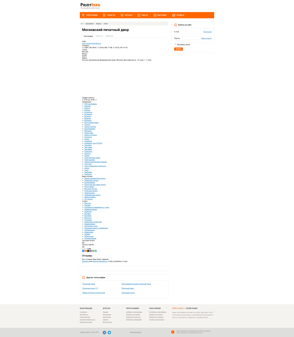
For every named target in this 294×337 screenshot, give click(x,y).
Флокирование (90, 238)
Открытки (88, 152)
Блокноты (88, 112)
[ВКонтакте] (83, 251)
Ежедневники (89, 129)
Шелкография (89, 197)
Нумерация (88, 232)
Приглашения (89, 160)
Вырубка (87, 216)
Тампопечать (89, 193)
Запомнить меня (183, 45)
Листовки (88, 147)
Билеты (87, 108)
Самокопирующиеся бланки (95, 162)
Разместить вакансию (134, 319)
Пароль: (177, 38)
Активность (84, 314)
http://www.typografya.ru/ (91, 43)
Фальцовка (88, 236)
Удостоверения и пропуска (95, 166)
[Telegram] (96, 251)
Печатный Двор (88, 284)
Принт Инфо (85, 332)
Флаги (86, 168)
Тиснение (88, 220)
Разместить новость (133, 317)
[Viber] (91, 251)
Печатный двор (128, 288)
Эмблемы (88, 172)
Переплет (88, 212)
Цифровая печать (91, 180)
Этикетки (88, 174)
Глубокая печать (91, 191)
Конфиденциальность (87, 319)
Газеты (87, 125)
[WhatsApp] (93, 251)
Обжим (87, 234)
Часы (86, 170)
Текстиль (88, 164)
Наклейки (88, 149)
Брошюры (88, 114)
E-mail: (176, 32)
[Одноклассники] (86, 251)
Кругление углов (90, 226)
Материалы (107, 314)
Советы (105, 319)
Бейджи (87, 106)
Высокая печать (90, 189)
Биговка (87, 214)
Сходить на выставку (156, 319)
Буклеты (87, 116)
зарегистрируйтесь (99, 261)
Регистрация (207, 32)
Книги (86, 139)
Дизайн (87, 205)
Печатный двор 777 (90, 288)
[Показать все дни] (96, 100)
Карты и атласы (90, 135)
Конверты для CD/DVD (93, 143)
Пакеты (87, 154)
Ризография (89, 187)
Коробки (87, 145)
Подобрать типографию (157, 312)
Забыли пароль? (206, 38)
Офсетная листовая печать (95, 185)
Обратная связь (135, 332)
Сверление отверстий (93, 222)
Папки (86, 156)
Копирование (89, 183)
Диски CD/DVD (90, 127)
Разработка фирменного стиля (96, 207)
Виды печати (107, 322)
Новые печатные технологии (93, 293)
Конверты (88, 141)
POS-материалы (90, 104)
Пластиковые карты (92, 158)
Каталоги (88, 137)
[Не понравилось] (86, 249)
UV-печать (88, 199)
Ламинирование (90, 209)
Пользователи (85, 317)
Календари (88, 133)
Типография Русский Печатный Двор (136, 284)
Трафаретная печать (92, 195)
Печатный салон (128, 293)
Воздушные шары (91, 123)
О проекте (83, 312)
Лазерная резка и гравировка (96, 228)
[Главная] (82, 23)
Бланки (87, 110)
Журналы (88, 131)
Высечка (87, 218)
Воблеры (88, 120)
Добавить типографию (134, 312)
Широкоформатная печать (95, 178)
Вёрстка (87, 203)
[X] (88, 251)
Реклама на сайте (86, 322)
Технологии (107, 317)
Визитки (87, 118)
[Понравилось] (82, 249)
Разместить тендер (156, 314)
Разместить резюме (156, 317)
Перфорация (89, 230)
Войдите (85, 261)
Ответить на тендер (133, 314)
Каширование (89, 224)
